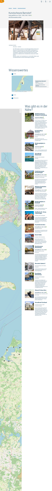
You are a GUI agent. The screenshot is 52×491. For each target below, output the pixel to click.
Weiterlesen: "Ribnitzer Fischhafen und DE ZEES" (37, 193)
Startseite (10, 8)
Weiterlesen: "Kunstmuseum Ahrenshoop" (37, 253)
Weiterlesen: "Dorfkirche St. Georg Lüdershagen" (37, 217)
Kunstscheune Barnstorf (22, 8)
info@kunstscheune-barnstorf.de (40, 84)
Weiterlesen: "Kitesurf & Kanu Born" (37, 295)
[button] (8, 361)
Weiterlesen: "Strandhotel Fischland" (37, 308)
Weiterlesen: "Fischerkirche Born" (37, 228)
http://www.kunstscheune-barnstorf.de (40, 86)
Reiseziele (14, 8)
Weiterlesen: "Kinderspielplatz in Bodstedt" (37, 205)
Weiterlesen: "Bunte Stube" (37, 239)
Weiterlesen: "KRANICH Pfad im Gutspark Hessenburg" (37, 121)
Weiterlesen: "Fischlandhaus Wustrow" (37, 135)
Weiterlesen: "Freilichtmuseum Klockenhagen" (37, 177)
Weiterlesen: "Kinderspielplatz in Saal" (37, 147)
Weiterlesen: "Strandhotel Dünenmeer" (37, 161)
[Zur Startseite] (2, 1)
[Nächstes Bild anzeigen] (41, 30)
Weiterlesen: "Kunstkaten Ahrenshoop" (37, 280)
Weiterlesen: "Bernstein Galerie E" (37, 267)
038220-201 (37, 85)
